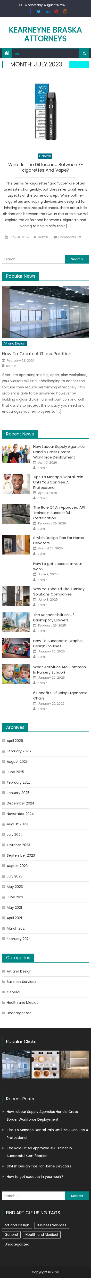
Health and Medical (23, 1002)
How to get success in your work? (35, 1176)
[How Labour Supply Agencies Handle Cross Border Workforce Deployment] (16, 453)
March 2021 (16, 928)
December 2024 (20, 803)
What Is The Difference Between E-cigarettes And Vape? (45, 167)
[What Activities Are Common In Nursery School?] (16, 674)
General (45, 156)
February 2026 (19, 751)
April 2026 (15, 740)
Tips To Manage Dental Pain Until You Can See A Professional (58, 482)
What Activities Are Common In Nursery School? (59, 669)
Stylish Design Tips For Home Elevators (39, 1166)
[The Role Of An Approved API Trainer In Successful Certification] (16, 514)
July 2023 (14, 876)
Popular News (20, 276)
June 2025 (15, 772)
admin (43, 237)
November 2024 (20, 813)
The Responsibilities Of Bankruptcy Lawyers (53, 617)
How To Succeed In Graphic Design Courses (58, 643)
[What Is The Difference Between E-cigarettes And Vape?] (45, 111)
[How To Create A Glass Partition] (45, 312)
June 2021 (15, 897)
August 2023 (17, 865)
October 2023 (18, 845)
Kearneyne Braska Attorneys (45, 34)
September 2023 (21, 855)
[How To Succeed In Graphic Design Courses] (16, 648)
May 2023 (15, 886)
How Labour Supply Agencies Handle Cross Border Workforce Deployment (59, 452)
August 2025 (17, 761)
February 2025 (19, 782)
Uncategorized (19, 1013)
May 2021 (14, 907)
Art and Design (14, 343)
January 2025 (18, 792)
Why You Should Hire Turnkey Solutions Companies (58, 591)
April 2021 (14, 918)
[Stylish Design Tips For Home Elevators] (16, 545)
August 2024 (17, 824)
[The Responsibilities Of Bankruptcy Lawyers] (16, 622)
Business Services (21, 981)
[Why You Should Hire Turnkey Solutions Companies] (16, 596)
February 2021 (18, 938)
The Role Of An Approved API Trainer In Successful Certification (59, 513)
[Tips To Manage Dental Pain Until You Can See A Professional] (16, 484)
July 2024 (15, 834)
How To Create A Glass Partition (36, 353)
